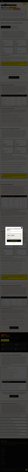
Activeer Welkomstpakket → (14, 240)
